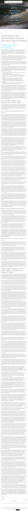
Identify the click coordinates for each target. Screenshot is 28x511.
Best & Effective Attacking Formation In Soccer (8, 45)
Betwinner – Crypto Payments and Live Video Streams (9, 46)
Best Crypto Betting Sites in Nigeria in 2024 (8, 48)
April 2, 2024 (5, 33)
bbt (2, 33)
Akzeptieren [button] (17, 509)
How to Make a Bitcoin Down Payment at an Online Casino (10, 44)
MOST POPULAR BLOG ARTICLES (6, 47)
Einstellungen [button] (13, 509)
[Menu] (23, 2)
